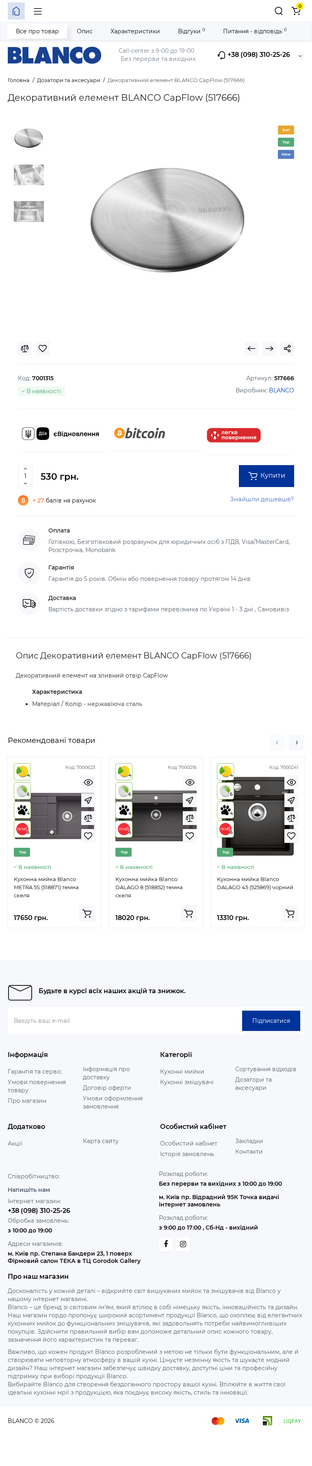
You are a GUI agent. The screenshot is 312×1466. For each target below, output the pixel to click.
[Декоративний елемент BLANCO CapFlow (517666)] (169, 221)
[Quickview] (88, 782)
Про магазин (27, 1100)
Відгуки (191, 31)
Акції (15, 1143)
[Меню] (38, 10)
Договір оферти (107, 1087)
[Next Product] (269, 348)
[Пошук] (278, 10)
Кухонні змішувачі (187, 1082)
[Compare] (25, 348)
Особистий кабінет (188, 1143)
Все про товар (37, 31)
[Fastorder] (88, 800)
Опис (85, 31)
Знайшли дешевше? (262, 499)
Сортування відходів (266, 1069)
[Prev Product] (251, 348)
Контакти (249, 1151)
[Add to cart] (87, 913)
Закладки (249, 1141)
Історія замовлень (187, 1154)
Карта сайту (101, 1141)
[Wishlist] (43, 348)
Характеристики (135, 31)
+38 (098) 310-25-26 (258, 55)
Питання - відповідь (255, 31)
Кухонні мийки (182, 1071)
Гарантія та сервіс (35, 1071)
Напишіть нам (29, 1189)
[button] (277, 742)
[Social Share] (287, 348)
